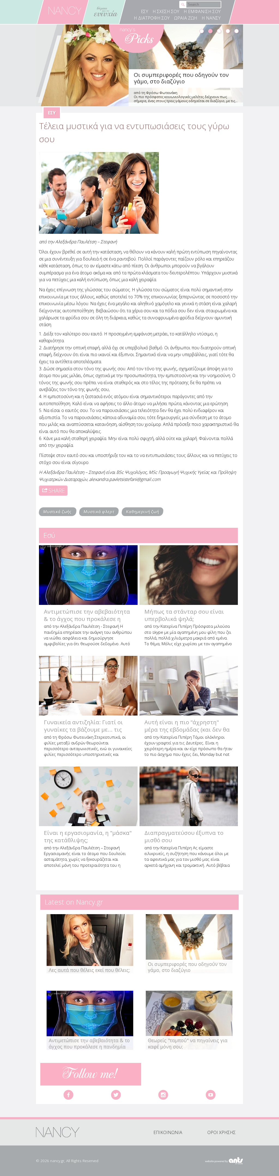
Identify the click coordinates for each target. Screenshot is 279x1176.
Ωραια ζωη (185, 18)
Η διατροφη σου (152, 18)
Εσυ (144, 11)
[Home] (65, 11)
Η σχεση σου (166, 11)
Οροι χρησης (221, 1132)
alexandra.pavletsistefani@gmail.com (124, 479)
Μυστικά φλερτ (99, 511)
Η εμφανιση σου (202, 11)
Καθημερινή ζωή (142, 511)
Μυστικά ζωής (57, 511)
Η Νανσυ (211, 18)
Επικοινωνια (167, 1132)
